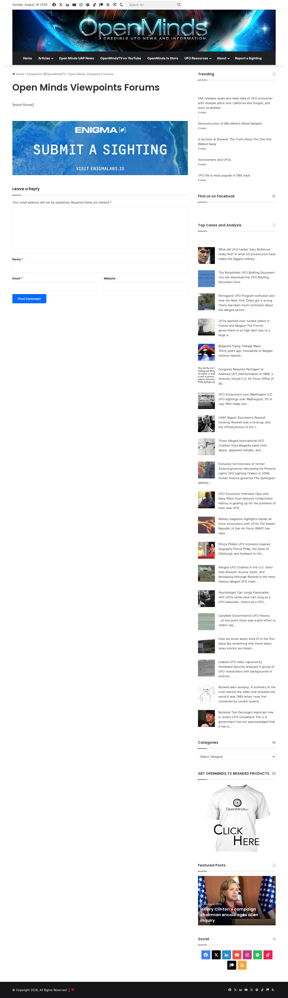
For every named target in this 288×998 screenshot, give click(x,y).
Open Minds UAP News (76, 58)
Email (17, 278)
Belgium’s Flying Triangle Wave (239, 346)
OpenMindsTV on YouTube (120, 58)
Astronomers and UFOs (214, 159)
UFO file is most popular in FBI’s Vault (224, 175)
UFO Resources (196, 58)
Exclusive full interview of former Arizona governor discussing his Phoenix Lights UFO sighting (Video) (247, 468)
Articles (44, 58)
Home (27, 58)
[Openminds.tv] (144, 30)
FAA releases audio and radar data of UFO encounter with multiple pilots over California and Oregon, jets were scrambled (235, 102)
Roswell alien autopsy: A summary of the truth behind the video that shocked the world (247, 691)
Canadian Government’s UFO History (244, 615)
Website (109, 278)
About (221, 58)
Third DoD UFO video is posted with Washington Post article (236, 917)
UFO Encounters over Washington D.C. (245, 394)
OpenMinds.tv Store (162, 58)
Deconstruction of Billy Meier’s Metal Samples (230, 123)
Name (17, 259)
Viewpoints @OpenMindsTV (46, 74)
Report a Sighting (248, 58)
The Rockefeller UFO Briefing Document (246, 272)
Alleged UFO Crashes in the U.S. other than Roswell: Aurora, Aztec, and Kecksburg (245, 571)
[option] (237, 900)
